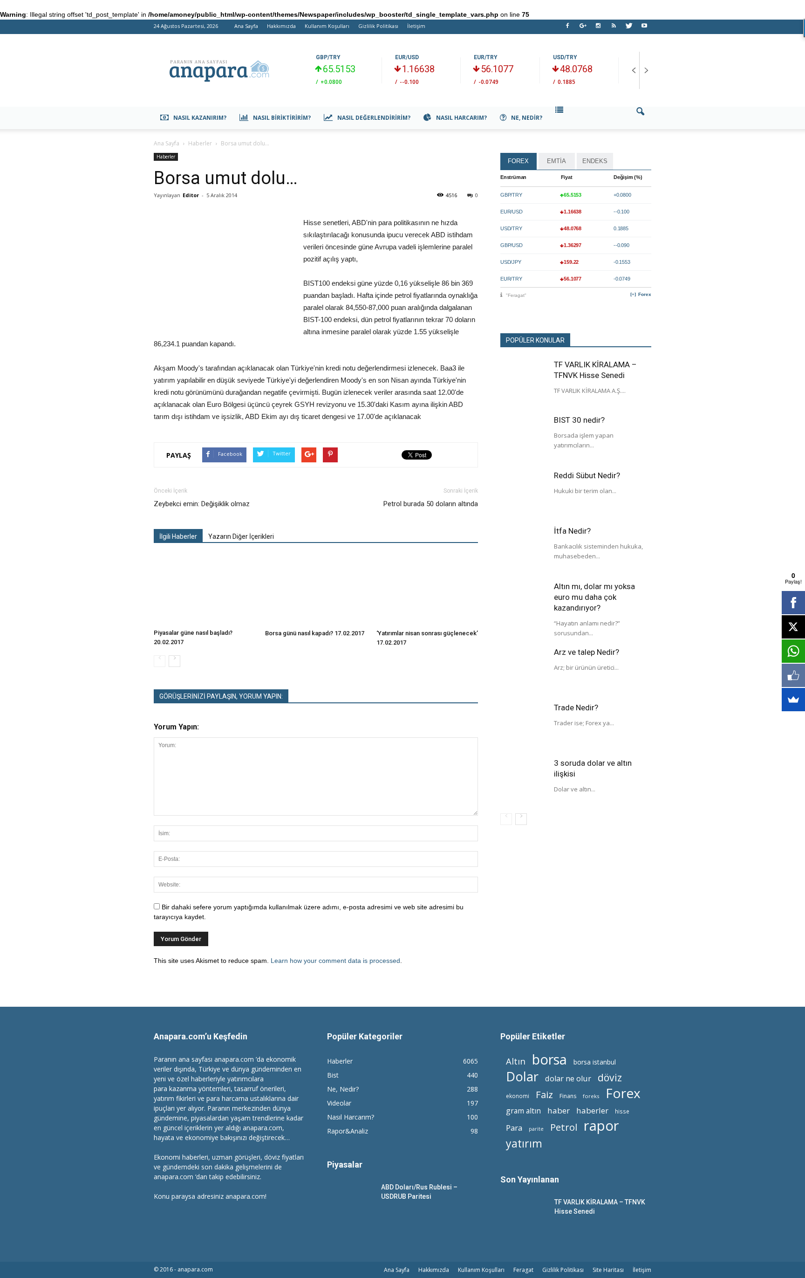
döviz (610, 1077)
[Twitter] (629, 28)
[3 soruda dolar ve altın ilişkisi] (523, 781)
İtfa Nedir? (572, 531)
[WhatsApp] (793, 651)
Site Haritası (608, 1270)
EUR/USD (407, 57)
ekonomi (517, 1095)
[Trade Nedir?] (523, 725)
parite (536, 1129)
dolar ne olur (568, 1079)
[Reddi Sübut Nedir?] (523, 493)
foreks (591, 1095)
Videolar (339, 1103)
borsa (549, 1059)
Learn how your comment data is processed (335, 960)
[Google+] (583, 28)
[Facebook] (567, 28)
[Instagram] (598, 28)
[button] (640, 118)
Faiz (544, 1094)
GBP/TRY (328, 57)
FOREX (518, 161)
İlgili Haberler (178, 536)
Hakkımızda (281, 25)
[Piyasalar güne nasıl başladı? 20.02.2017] (204, 590)
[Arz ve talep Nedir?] (523, 670)
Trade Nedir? (576, 707)
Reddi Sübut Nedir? (587, 475)
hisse (622, 1111)
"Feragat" (516, 295)
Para (514, 1128)
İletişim (416, 25)
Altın (515, 1061)
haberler (592, 1110)
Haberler (166, 156)
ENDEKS (594, 161)
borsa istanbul (594, 1062)
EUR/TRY (486, 57)
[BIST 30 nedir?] (523, 438)
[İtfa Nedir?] (523, 549)
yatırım (524, 1143)
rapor (601, 1126)
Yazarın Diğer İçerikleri (241, 536)
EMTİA (556, 161)
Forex (644, 294)
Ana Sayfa (246, 25)
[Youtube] (644, 28)
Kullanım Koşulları (327, 25)
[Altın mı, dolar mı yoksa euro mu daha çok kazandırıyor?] (523, 604)
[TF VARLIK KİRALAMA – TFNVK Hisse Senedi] (523, 382)
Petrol (563, 1127)
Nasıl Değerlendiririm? (373, 118)
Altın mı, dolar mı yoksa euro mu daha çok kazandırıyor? (594, 597)
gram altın (523, 1111)
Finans (567, 1096)
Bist (333, 1075)
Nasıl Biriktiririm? (282, 118)
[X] (793, 627)
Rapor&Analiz (347, 1131)
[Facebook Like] (793, 675)
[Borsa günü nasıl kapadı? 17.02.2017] (316, 590)
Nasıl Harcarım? (461, 118)
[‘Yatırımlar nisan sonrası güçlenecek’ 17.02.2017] (427, 590)
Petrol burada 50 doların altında (430, 504)
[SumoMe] (793, 699)
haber (558, 1110)
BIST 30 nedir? (579, 420)
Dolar (522, 1076)
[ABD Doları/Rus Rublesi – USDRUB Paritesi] (350, 1198)
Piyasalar (344, 1164)
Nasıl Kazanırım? (199, 118)
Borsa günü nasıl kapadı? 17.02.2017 (314, 633)
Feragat (523, 1270)
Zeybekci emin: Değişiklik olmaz (202, 504)
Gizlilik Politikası (378, 25)
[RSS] (614, 28)
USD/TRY (565, 57)
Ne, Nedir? (526, 118)
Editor (191, 195)
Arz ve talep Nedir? (586, 652)
